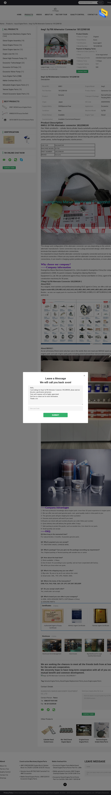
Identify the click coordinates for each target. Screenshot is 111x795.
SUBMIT (55, 415)
